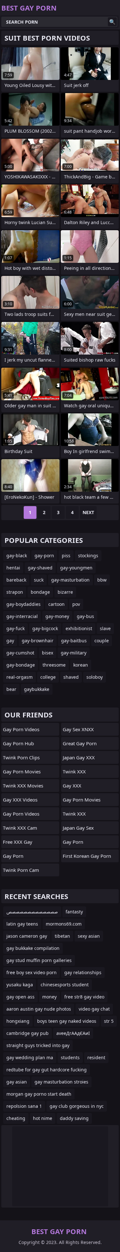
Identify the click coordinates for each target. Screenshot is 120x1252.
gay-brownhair (37, 641)
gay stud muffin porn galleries (39, 960)
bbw (102, 580)
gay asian (16, 1082)
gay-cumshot (20, 653)
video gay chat (94, 1009)
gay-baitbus (74, 641)
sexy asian (89, 936)
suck (39, 580)
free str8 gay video (84, 997)
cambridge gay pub (27, 1033)
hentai (13, 568)
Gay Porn (13, 856)
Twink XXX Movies (23, 785)
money (49, 997)
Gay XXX (72, 785)
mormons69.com (64, 924)
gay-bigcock (45, 628)
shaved (71, 677)
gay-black (16, 555)
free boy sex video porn (31, 972)
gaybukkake (36, 689)
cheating (15, 1118)
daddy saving (74, 1118)
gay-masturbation (70, 580)
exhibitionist (79, 628)
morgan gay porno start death (38, 1094)
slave (105, 628)
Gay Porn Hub (18, 743)
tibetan (62, 936)
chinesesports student (65, 985)
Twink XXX (74, 771)
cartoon (56, 604)
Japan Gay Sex (78, 828)
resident (96, 1057)
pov (76, 604)
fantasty (74, 912)
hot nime (42, 1118)
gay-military (73, 653)
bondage (40, 592)
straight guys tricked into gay (37, 1045)
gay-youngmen (76, 568)
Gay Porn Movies (22, 771)
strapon (14, 592)
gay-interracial (22, 616)
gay (10, 641)
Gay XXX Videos (20, 799)
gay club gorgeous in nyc (77, 1106)
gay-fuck (15, 628)
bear (11, 689)
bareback (16, 580)
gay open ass (20, 997)
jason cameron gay (26, 936)
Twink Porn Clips (21, 757)
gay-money (57, 616)
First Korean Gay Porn (87, 856)
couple (101, 641)
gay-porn (44, 555)
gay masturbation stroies (61, 1082)
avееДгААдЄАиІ (73, 1033)
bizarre (65, 592)
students (70, 1057)
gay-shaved (40, 568)
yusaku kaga (19, 985)
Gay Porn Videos (21, 729)
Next (88, 512)
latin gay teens (22, 924)
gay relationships (82, 972)
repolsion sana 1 (24, 1106)
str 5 (109, 1021)
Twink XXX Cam (20, 828)
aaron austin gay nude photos (38, 1009)
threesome (54, 665)
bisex (47, 653)
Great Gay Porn (80, 743)
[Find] (112, 21)
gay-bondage (20, 665)
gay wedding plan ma (29, 1057)
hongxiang (17, 1021)
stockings (88, 555)
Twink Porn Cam (21, 870)
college (48, 677)
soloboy (94, 677)
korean (80, 665)
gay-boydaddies (23, 604)
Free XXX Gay (17, 842)
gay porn (73, 842)
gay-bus (85, 616)
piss (66, 555)
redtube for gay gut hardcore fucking (46, 1070)
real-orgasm (19, 677)
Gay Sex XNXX (78, 729)
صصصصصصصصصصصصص (32, 912)
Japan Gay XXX (79, 757)
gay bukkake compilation (33, 948)
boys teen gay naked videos (66, 1021)
